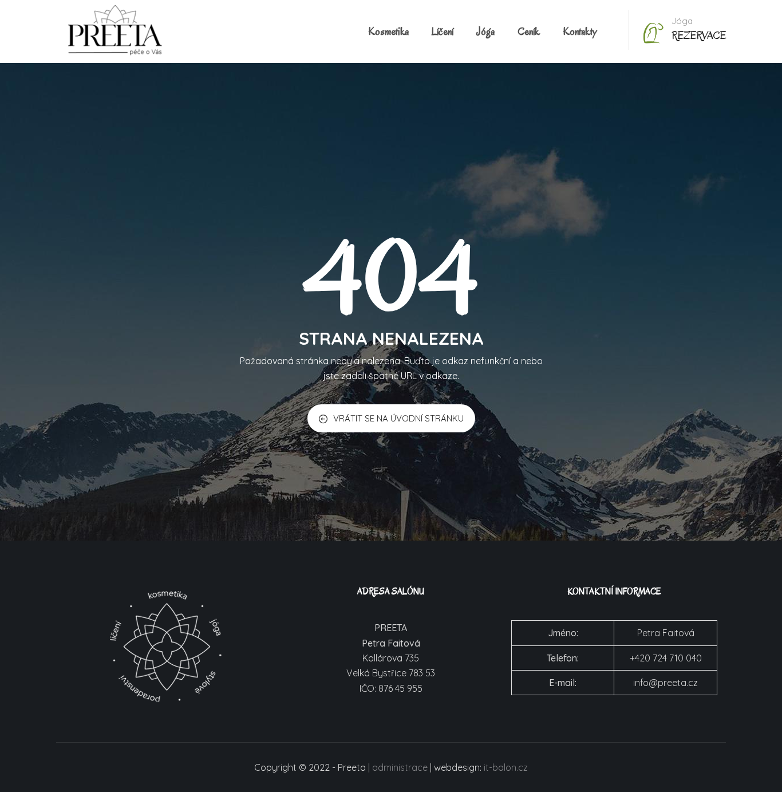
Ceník (529, 31)
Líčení (442, 31)
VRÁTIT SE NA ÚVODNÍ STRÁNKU (398, 418)
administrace (400, 767)
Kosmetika (388, 31)
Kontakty (580, 31)
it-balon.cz (506, 767)
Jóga (485, 31)
